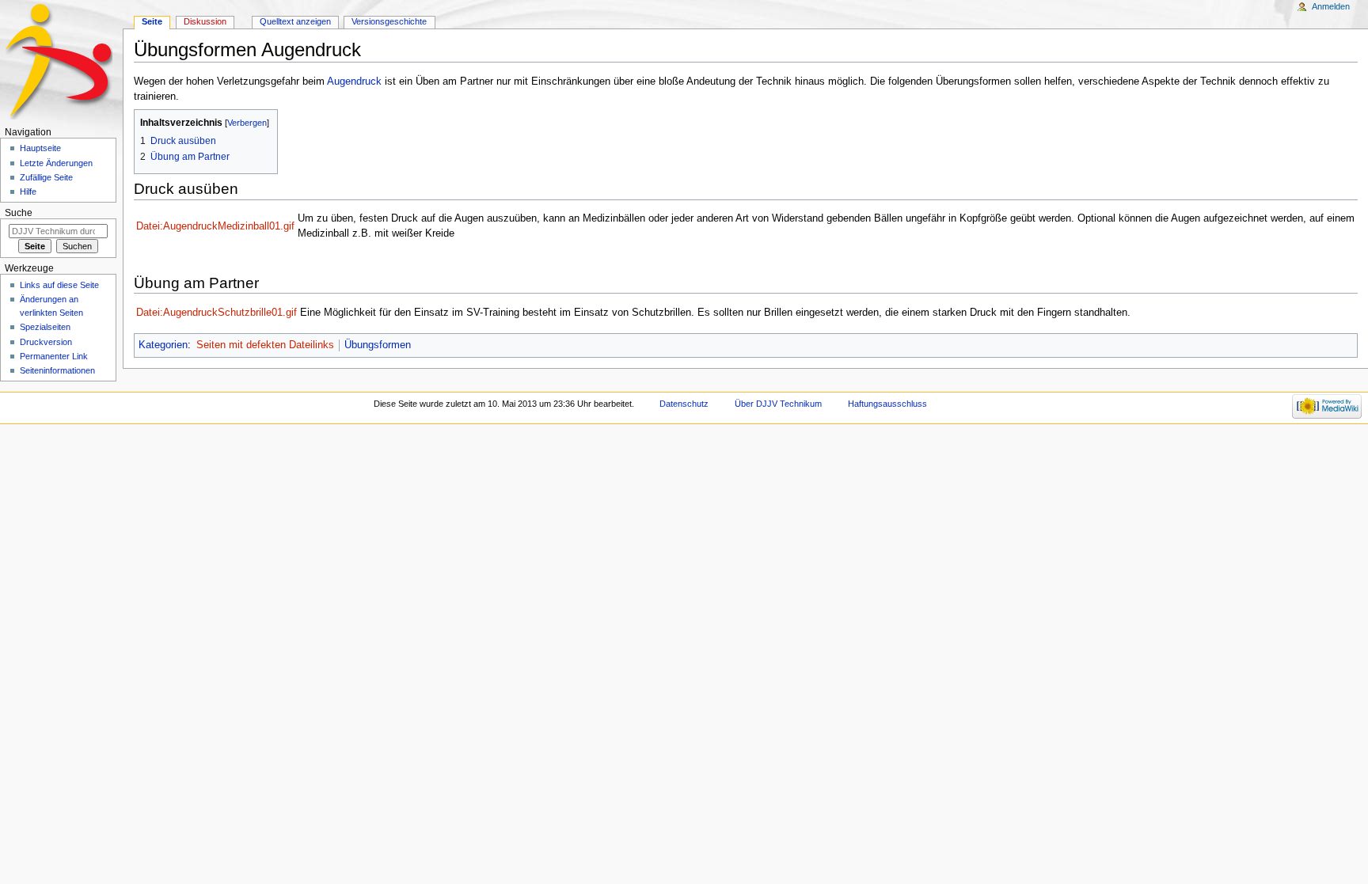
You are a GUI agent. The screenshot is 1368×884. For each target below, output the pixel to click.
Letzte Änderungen (56, 163)
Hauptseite (40, 148)
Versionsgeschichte (389, 21)
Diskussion (205, 21)
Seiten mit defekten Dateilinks (265, 345)
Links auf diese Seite (59, 285)
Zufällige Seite (46, 177)
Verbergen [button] (247, 122)
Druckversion (46, 342)
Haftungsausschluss (887, 403)
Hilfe (28, 191)
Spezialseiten (45, 327)
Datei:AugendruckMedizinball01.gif (215, 226)
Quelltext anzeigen (295, 21)
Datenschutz (684, 403)
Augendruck (354, 81)
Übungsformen (377, 345)
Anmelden (1331, 6)
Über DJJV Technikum (778, 403)
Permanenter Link (54, 356)
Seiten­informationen (57, 370)
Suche (18, 213)
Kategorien (163, 345)
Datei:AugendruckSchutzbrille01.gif (216, 312)
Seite (152, 21)
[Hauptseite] (61, 61)
